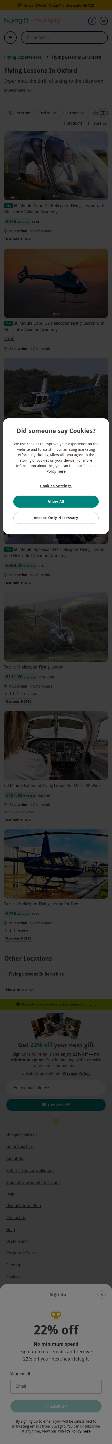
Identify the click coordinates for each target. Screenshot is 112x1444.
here (62, 471)
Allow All (56, 501)
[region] (56, 476)
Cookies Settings (56, 485)
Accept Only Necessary (56, 517)
